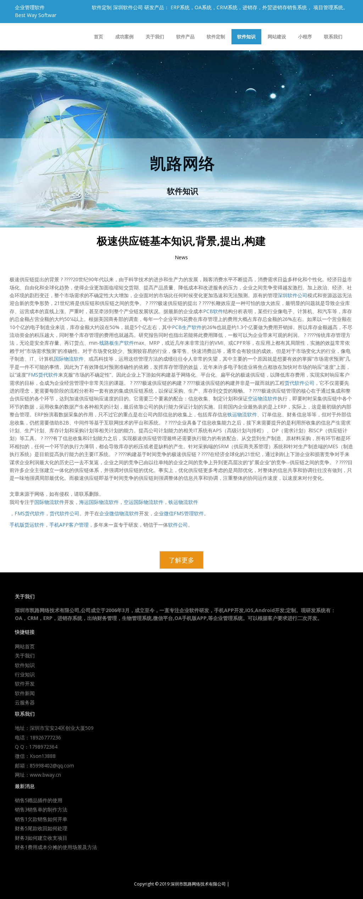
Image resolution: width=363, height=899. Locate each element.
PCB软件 (213, 311)
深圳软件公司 (292, 295)
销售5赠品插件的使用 (38, 800)
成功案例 (124, 36)
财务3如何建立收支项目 (41, 837)
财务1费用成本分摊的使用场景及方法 (56, 847)
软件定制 (216, 36)
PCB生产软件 (187, 327)
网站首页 (25, 646)
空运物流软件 (263, 398)
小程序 (305, 36)
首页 (98, 36)
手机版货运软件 (27, 524)
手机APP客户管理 (69, 524)
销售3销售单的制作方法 (41, 809)
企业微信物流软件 (119, 513)
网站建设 (277, 36)
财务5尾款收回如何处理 (41, 828)
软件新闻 (25, 693)
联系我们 (333, 36)
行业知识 (25, 674)
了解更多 (181, 560)
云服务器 (25, 702)
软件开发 (25, 683)
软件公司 (178, 524)
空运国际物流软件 (143, 502)
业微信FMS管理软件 (181, 513)
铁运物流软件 (242, 414)
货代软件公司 (299, 382)
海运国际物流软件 (99, 502)
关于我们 (155, 36)
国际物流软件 (69, 358)
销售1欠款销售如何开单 (41, 819)
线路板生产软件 (116, 342)
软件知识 (246, 36)
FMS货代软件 (43, 374)
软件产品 (185, 36)
